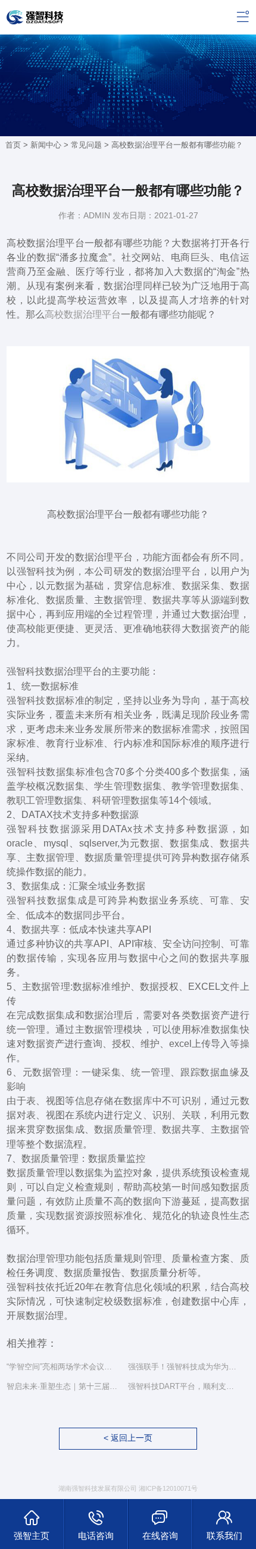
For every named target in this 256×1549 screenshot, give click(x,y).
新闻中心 (45, 145)
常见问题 (86, 145)
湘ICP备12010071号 (168, 1488)
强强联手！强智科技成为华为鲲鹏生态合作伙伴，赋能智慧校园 (184, 1367)
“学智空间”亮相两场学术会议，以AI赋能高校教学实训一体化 (63, 1367)
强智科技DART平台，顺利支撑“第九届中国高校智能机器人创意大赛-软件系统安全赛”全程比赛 (184, 1386)
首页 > (17, 145)
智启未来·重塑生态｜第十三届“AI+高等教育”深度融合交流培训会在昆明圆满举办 (63, 1386)
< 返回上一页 (128, 1438)
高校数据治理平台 (83, 314)
